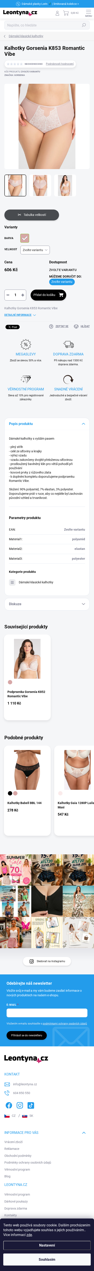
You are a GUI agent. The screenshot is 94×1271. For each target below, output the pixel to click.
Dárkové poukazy (16, 1201)
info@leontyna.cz (25, 1084)
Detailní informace (17, 314)
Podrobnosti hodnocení (60, 63)
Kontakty (10, 1215)
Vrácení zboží (13, 1142)
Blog (7, 1176)
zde (29, 1235)
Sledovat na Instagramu (51, 961)
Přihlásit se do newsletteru (26, 1035)
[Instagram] (19, 1104)
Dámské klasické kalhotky (36, 582)
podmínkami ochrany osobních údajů (65, 1023)
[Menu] (88, 13)
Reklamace (11, 1148)
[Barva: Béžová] (10, 682)
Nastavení (47, 1245)
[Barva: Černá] (10, 793)
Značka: (14, 75)
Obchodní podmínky (17, 1155)
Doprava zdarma (15, 1208)
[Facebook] (8, 1104)
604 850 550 (21, 1093)
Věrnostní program (17, 1169)
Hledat (84, 25)
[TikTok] (30, 1104)
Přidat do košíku (44, 295)
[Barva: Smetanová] (60, 793)
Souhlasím (47, 1259)
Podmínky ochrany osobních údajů (27, 1162)
